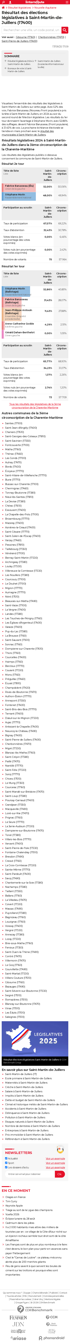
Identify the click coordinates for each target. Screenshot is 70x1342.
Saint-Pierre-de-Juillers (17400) (19, 41)
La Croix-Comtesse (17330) (20, 865)
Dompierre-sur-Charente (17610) (24, 648)
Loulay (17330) (13, 566)
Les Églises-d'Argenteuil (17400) (23, 622)
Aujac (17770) (12, 722)
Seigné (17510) (13, 995)
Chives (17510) (13, 778)
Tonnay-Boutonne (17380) (20, 492)
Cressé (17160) (13, 860)
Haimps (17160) (14, 661)
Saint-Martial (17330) (17, 973)
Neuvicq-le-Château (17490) (21, 731)
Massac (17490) (13, 908)
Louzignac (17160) (15, 921)
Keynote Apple (14, 1205)
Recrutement (35, 1296)
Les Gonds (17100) (15, 458)
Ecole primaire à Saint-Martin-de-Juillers (28, 1078)
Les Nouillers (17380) (17, 575)
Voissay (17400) (14, 926)
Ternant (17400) (14, 713)
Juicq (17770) (12, 774)
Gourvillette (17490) (16, 969)
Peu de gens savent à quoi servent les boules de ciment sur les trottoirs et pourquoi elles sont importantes (33, 1270)
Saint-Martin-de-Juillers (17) (21, 1074)
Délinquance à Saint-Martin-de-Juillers (27, 1113)
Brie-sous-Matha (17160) (19, 943)
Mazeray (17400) (14, 523)
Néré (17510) (12, 596)
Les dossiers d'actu (18, 1167)
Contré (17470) (13, 956)
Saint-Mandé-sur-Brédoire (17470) (24, 791)
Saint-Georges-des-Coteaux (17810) (25, 436)
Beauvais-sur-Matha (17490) (21, 601)
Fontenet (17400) (15, 705)
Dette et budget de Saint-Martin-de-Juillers (30, 1100)
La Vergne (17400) (15, 609)
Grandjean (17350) (15, 804)
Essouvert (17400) (15, 510)
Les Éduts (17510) (15, 1012)
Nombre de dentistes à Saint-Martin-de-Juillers (32, 1126)
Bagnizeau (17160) (15, 917)
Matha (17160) (13, 449)
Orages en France (15, 1197)
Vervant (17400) (14, 843)
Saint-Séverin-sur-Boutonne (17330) (26, 990)
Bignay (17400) (13, 735)
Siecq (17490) (12, 878)
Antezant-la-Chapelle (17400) (22, 726)
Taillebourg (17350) (16, 549)
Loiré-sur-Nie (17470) (17, 813)
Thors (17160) (12, 653)
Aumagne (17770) (15, 592)
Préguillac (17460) (15, 679)
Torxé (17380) (13, 835)
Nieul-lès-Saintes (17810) (19, 497)
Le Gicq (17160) (13, 965)
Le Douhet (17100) (15, 583)
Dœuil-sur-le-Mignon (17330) (22, 718)
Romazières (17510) (16, 999)
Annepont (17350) (15, 700)
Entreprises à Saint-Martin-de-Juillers (26, 1130)
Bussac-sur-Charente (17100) (21, 484)
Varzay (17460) (13, 540)
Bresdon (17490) (14, 856)
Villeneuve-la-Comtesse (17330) (23, 570)
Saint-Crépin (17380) (17, 757)
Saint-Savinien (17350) (17, 440)
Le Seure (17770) (14, 822)
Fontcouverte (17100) (17, 445)
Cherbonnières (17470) (51, 37)
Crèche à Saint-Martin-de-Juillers (24, 1087)
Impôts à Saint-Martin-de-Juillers (24, 1095)
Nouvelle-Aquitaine (45, 7)
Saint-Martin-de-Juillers (49, 61)
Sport (10, 1163)
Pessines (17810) (14, 544)
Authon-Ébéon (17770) (18, 696)
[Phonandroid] (51, 1338)
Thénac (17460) (14, 453)
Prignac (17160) (13, 817)
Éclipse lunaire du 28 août (20, 1218)
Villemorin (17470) (15, 960)
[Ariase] (18, 1338)
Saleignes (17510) (14, 1016)
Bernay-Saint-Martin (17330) (21, 557)
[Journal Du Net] (18, 1324)
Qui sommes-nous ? (12, 1293)
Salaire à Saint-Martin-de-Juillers (23, 1091)
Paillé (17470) (12, 761)
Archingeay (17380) (16, 562)
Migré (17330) (13, 748)
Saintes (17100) (13, 423)
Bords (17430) (13, 466)
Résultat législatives (19, 7)
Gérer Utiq (38, 1299)
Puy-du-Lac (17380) (16, 631)
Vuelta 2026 (12, 1214)
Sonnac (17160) (13, 644)
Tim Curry (11, 1201)
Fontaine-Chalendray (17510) (21, 852)
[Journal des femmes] (18, 1317)
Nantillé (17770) (14, 765)
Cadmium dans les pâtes (19, 1223)
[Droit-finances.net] (51, 1324)
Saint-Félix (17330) (15, 770)
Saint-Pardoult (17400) (18, 873)
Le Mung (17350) (14, 783)
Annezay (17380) (14, 934)
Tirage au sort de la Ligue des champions (29, 1210)
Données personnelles (53, 1296)
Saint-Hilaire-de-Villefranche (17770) (26, 475)
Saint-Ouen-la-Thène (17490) (22, 952)
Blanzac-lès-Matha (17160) (20, 752)
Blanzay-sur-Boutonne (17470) (22, 1003)
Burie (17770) (12, 479)
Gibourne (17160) (25, 37)
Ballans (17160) (13, 895)
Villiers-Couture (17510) (18, 977)
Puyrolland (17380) (15, 913)
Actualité (12, 1158)
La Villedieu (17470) (16, 900)
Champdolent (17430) (17, 687)
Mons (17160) (12, 674)
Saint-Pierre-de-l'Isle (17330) (21, 848)
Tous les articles (13, 1296)
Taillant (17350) (13, 891)
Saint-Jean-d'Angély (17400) (21, 427)
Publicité (54, 1293)
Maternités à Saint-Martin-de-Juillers (26, 1082)
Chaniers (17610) (14, 432)
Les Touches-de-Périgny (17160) (23, 618)
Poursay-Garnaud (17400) (19, 800)
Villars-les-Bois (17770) (18, 839)
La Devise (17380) (15, 501)
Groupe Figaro (22, 1302)
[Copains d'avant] (18, 1331)
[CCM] (51, 1317)
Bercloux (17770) (14, 666)
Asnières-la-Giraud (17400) (20, 527)
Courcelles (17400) (15, 657)
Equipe (27, 1293)
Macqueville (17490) (16, 809)
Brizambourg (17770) (17, 518)
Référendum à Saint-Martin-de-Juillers (27, 1139)
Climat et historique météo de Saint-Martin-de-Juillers (36, 1104)
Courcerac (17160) (15, 787)
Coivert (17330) (13, 904)
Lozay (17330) (13, 939)
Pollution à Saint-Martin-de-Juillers (25, 1117)
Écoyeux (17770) (14, 471)
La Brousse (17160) (15, 635)
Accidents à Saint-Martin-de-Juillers (25, 1108)
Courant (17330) (14, 670)
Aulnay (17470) (13, 462)
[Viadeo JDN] (51, 1331)
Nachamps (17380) (16, 887)
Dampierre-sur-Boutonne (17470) (24, 830)
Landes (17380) (13, 614)
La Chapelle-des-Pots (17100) (22, 514)
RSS (25, 1296)
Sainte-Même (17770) (17, 869)
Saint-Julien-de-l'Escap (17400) (22, 536)
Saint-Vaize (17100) (16, 605)
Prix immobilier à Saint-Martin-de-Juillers (29, 1134)
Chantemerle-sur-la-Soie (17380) (24, 882)
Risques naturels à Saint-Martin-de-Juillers (29, 1121)
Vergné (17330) (13, 930)
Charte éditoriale (40, 1293)
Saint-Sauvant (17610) (17, 640)
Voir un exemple (55, 1158)
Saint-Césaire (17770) (17, 531)
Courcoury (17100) (15, 579)
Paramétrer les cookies (20, 1299)
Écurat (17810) (13, 683)
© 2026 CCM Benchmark (43, 1302)
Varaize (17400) (13, 627)
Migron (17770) (13, 588)
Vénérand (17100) (15, 553)
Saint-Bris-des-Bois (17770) (21, 709)
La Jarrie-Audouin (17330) (19, 826)
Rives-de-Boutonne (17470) (21, 692)
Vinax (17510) (12, 1008)
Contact (63, 1293)
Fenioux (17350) (14, 947)
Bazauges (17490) (15, 986)
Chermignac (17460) (16, 488)
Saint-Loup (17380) (16, 796)
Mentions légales (52, 1299)
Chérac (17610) (13, 505)
